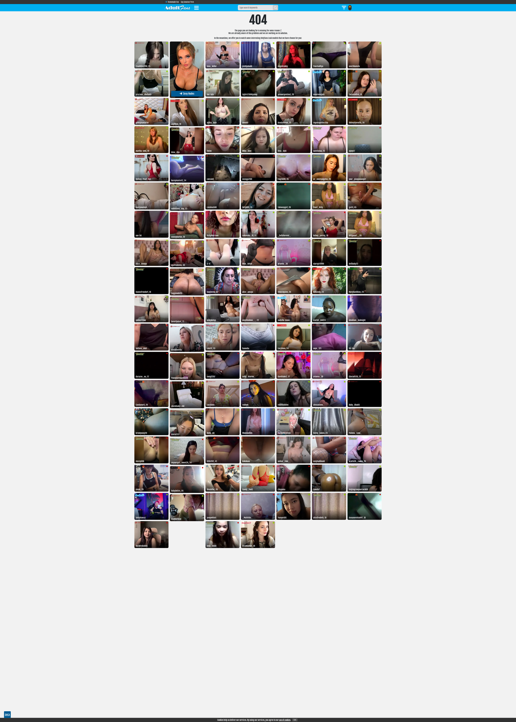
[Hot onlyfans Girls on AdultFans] (177, 7)
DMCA (7, 714)
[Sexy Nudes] (187, 97)
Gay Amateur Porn (187, 2)
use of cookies (284, 720)
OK (295, 720)
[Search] (275, 7)
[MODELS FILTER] (344, 7)
